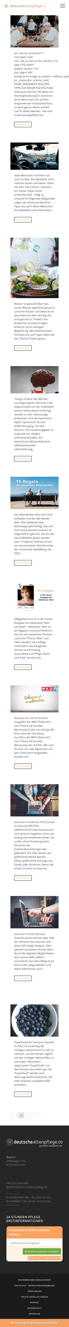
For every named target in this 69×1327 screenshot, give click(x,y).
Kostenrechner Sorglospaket (34, 1280)
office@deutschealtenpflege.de (28, 1187)
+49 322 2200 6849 (17, 1183)
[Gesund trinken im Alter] (34, 268)
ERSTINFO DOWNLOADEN (45, 1258)
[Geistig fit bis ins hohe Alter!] (34, 379)
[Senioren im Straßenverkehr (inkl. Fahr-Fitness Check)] (34, 156)
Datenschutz (35, 1308)
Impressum (34, 1314)
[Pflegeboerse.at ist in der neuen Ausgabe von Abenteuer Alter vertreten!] (34, 597)
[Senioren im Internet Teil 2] (34, 800)
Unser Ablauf (34, 1291)
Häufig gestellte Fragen (34, 1297)
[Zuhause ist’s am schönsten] (34, 698)
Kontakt (34, 1302)
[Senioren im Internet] (34, 912)
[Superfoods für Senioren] (34, 1020)
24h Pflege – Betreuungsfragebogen (35, 1285)
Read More (23, 124)
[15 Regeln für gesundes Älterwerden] (34, 493)
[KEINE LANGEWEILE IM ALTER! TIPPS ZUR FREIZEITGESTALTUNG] (34, 31)
